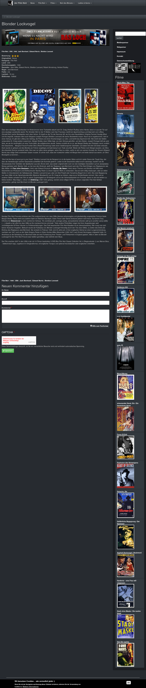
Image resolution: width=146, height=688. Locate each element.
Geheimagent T (123, 169)
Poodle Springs (123, 141)
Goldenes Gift (122, 287)
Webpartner (121, 47)
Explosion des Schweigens (127, 463)
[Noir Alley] (134, 67)
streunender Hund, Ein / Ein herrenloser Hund (127, 404)
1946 (15, 51)
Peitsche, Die (122, 491)
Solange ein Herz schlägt (126, 256)
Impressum (121, 51)
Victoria (120, 113)
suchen (119, 38)
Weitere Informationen (31, 686)
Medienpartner (122, 42)
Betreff (4, 299)
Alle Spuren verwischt (125, 228)
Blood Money (122, 373)
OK (128, 683)
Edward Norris (35, 51)
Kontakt (120, 56)
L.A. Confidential (123, 316)
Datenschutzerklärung (125, 61)
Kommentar (6, 308)
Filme (53, 3)
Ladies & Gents (84, 3)
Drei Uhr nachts (123, 642)
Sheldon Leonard (47, 51)
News (32, 3)
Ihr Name (5, 290)
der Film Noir (20, 2)
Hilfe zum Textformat (100, 326)
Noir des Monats (66, 3)
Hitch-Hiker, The (123, 82)
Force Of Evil (122, 434)
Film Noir (42, 3)
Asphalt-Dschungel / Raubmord (129, 553)
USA (10, 51)
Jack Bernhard (23, 51)
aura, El (120, 345)
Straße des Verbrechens (126, 198)
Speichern (9, 351)
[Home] (11, 3)
